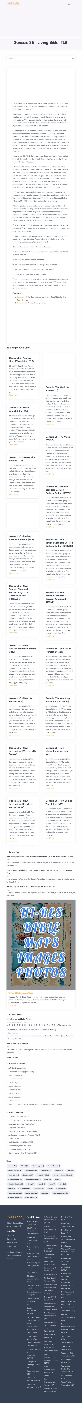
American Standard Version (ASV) (21, 1124)
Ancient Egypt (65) (38, 1166)
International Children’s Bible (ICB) (50, 1229)
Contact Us (11, 1239)
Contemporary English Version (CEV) (22, 1153)
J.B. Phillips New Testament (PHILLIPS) (50, 1248)
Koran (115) (63, 1184)
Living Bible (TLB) (50, 1274)
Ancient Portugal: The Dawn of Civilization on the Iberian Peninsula (35, 1104)
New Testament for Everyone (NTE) (67, 1295)
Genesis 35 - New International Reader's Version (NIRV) (20, 804)
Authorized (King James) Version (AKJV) (24, 1135)
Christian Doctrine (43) (15, 1179)
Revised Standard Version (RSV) (68, 1317)
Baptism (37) (59, 1170)
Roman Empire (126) (32, 1193)
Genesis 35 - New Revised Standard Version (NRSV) (22, 648)
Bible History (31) (14, 1175)
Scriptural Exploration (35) (60, 1193)
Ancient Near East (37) (15, 1170)
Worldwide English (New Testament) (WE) (67, 1369)
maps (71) (12, 1188)
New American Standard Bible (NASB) (50, 1316)
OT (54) (50, 1188)
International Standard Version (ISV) (51, 1239)
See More (12, 1006)
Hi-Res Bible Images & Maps (20, 993)
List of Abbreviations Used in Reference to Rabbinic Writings (31, 1030)
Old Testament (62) (24, 1188)
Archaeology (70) (46, 1170)
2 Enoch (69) (24, 1166)
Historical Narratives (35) (16, 1184)
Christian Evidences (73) (33, 1179)
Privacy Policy (11, 1246)
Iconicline (14, 1255)
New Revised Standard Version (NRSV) (68, 1239)
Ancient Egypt (14, 1082)
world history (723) (31, 1197)
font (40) (57, 1179)
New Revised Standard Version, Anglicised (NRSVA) (66, 1264)
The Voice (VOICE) (68, 1343)
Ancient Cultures (15, 1075)
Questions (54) (61, 1188)
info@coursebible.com (15, 1252)
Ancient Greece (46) (54, 1166)
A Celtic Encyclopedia (17, 1068)
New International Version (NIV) (49, 1382)
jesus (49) (52, 1184)
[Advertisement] (41, 23)
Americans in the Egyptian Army (21, 1072)
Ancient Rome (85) (31, 1170)
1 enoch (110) (13, 1166)
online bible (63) (39, 1188)
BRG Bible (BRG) (14, 1138)
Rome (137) (45, 1193)
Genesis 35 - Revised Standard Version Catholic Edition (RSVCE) (58, 490)
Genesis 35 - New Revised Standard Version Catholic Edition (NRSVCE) (59, 542)
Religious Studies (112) (15, 1193)
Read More (13, 395)
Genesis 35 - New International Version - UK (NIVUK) (22, 751)
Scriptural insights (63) (15, 1197)
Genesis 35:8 (21, 303)
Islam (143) (42, 1184)
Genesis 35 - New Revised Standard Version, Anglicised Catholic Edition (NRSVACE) (19, 592)
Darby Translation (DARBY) (31, 1311)
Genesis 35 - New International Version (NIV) (57, 751)
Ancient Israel (13, 1093)
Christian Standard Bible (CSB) (20, 1142)
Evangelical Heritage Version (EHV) (33, 1365)
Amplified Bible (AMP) (16, 1128)
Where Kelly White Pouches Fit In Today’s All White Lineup (30, 887)
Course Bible (18, 1223)
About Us (10, 1235)
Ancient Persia (14, 1101)
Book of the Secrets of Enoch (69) (63, 1175)
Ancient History (14, 1090)
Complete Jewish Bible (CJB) (19, 1149)
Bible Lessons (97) (28, 1175)
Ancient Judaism (15, 1097)
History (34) (31, 1184)
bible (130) (71, 1170)
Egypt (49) (48, 1179)
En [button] (69, 4)
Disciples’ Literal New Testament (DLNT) (33, 1320)
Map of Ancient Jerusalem (17, 1044)
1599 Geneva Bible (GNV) (18, 1117)
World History (12, 1057)
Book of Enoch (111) (43, 1175)
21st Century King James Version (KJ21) (24, 1120)
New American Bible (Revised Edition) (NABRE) (50, 1306)
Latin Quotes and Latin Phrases (19, 1019)
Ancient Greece (14, 1086)
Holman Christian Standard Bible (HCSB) (51, 1220)
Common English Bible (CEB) (19, 1146)
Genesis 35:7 (21, 297)
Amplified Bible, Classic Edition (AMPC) (23, 1131)
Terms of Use (11, 1243)
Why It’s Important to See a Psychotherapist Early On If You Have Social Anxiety (39, 857)
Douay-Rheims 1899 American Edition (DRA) (33, 1330)
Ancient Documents (16, 1079)
